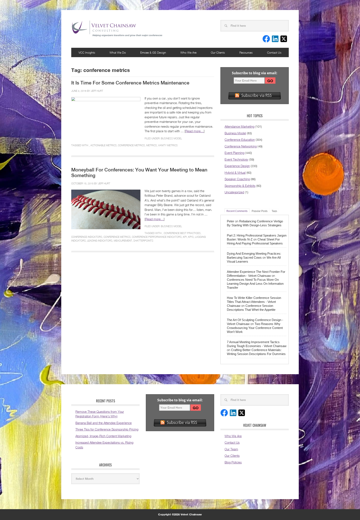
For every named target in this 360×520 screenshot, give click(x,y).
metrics (151, 145)
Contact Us (274, 52)
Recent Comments (237, 211)
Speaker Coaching (237, 179)
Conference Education (240, 139)
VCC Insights (87, 52)
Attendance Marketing (239, 126)
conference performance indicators (157, 236)
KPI (185, 236)
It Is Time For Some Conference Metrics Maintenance (130, 83)
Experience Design (237, 166)
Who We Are (188, 52)
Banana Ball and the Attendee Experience (103, 423)
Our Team (231, 449)
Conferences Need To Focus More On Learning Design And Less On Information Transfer (255, 283)
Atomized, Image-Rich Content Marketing (103, 436)
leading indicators (99, 240)
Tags (274, 211)
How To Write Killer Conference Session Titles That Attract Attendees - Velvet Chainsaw (254, 301)
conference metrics (131, 145)
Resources (246, 52)
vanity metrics (168, 145)
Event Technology (236, 159)
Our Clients (218, 52)
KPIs (191, 236)
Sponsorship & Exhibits (240, 186)
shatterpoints (143, 240)
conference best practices (182, 233)
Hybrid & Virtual (235, 172)
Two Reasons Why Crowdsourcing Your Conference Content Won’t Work (255, 328)
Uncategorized (234, 192)
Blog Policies (233, 462)
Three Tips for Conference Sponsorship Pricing (106, 429)
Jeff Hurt (97, 90)
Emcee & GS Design (153, 52)
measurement (123, 240)
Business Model (171, 138)
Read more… (194, 131)
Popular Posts (260, 211)
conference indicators (86, 236)
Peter (230, 221)
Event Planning (234, 153)
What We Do (118, 52)
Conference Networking (241, 146)
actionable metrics (103, 145)
